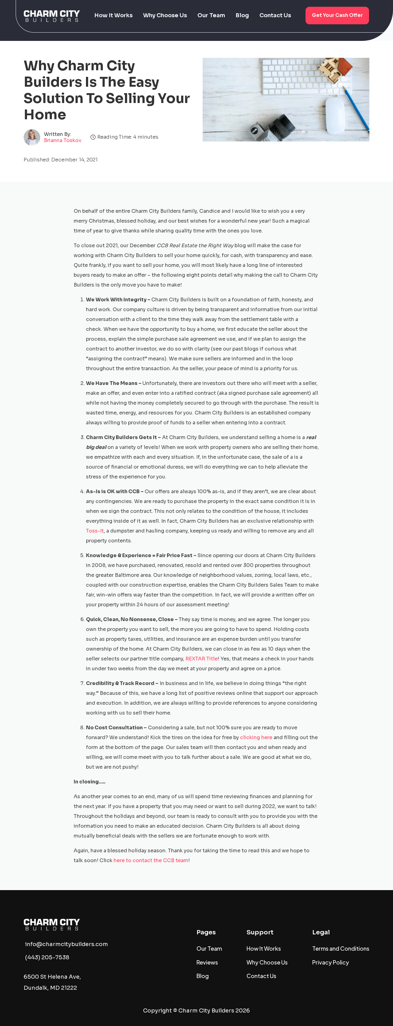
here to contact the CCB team (151, 860)
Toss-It (95, 531)
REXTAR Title (201, 659)
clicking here (256, 737)
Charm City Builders (206, 1010)
